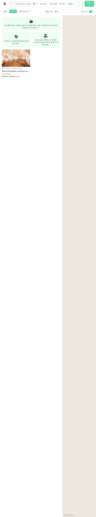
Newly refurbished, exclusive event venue (16, 71)
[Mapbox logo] (68, 515)
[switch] (91, 11)
